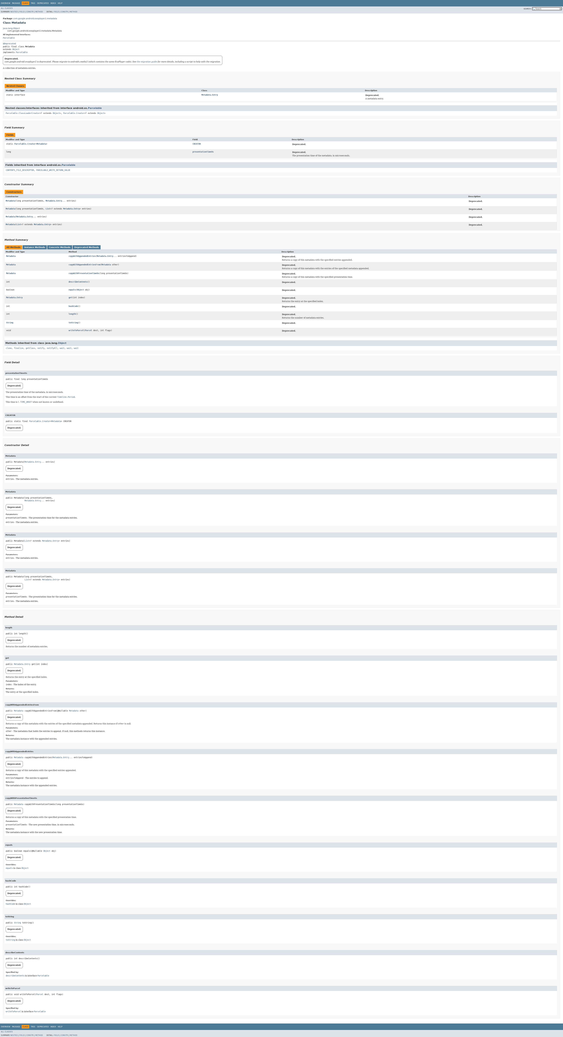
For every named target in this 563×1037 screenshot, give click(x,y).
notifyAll (52, 348)
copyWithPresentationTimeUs (84, 273)
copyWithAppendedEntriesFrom (84, 264)
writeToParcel (76, 330)
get (70, 297)
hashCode (73, 306)
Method (39, 12)
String (9, 322)
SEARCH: (527, 9)
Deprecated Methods (86, 247)
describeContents (78, 282)
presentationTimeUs (203, 152)
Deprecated (43, 3)
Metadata (41, 144)
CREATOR (197, 144)
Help (60, 3)
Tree (33, 3)
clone (9, 348)
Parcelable (9, 38)
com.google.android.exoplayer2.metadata (35, 18)
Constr (29, 12)
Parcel (88, 330)
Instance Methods (34, 247)
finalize (18, 348)
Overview (5, 3)
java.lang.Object (11, 28)
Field (21, 12)
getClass (30, 348)
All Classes (7, 8)
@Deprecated (9, 43)
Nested (14, 12)
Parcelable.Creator (73, 113)
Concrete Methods (59, 247)
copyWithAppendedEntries (82, 256)
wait (62, 348)
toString (73, 322)
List (48, 209)
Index (53, 3)
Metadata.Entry (209, 95)
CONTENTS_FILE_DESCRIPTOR (20, 170)
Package (16, 3)
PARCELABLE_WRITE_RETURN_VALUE (53, 170)
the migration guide (147, 61)
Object (15, 49)
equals (72, 290)
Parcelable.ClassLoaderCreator (23, 113)
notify (40, 348)
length (72, 314)
